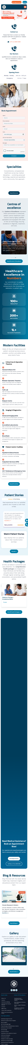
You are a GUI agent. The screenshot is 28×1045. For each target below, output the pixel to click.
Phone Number (6, 121)
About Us (3, 998)
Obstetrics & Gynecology (6, 1040)
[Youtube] (16, 990)
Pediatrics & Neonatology (7, 1038)
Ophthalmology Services (6, 1018)
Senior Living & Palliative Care (19, 1006)
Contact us (14, 32)
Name (4, 115)
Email (4, 126)
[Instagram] (14, 990)
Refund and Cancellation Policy (7, 1013)
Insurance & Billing (5, 1002)
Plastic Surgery (4, 1044)
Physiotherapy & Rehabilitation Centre (10, 1026)
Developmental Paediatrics (7, 1042)
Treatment (22, 892)
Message (5, 143)
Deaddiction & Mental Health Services (19, 1008)
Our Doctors (14, 54)
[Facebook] (12, 990)
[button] (25, 7)
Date (4, 132)
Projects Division (5, 1031)
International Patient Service (6, 1004)
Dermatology (4, 1029)
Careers (3, 1000)
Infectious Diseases (5, 1035)
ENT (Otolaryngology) (6, 1024)
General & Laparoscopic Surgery (8, 1020)
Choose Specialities (7, 137)
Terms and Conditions (6, 1010)
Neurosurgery (4, 1022)
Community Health (5, 1036)
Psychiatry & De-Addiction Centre (8, 1033)
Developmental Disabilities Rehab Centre (18, 999)
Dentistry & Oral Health (6, 1027)
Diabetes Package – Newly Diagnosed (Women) (10, 598)
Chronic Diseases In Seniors (10, 905)
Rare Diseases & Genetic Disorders (20, 1003)
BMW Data (3, 1008)
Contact (3, 1006)
